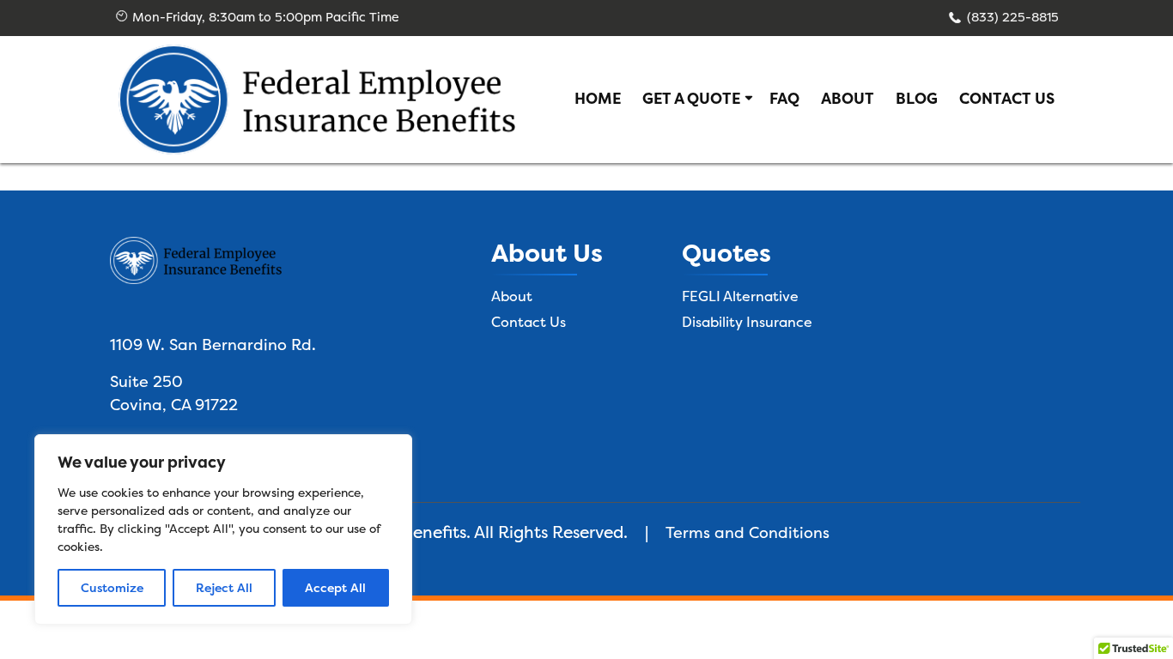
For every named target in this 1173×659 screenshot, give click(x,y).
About (847, 98)
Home (597, 98)
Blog (917, 98)
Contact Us (1006, 98)
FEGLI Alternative (740, 296)
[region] (223, 529)
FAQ (784, 98)
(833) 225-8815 (1013, 17)
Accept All (335, 587)
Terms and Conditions (748, 532)
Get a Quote (691, 98)
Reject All (224, 587)
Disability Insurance (747, 321)
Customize (112, 587)
